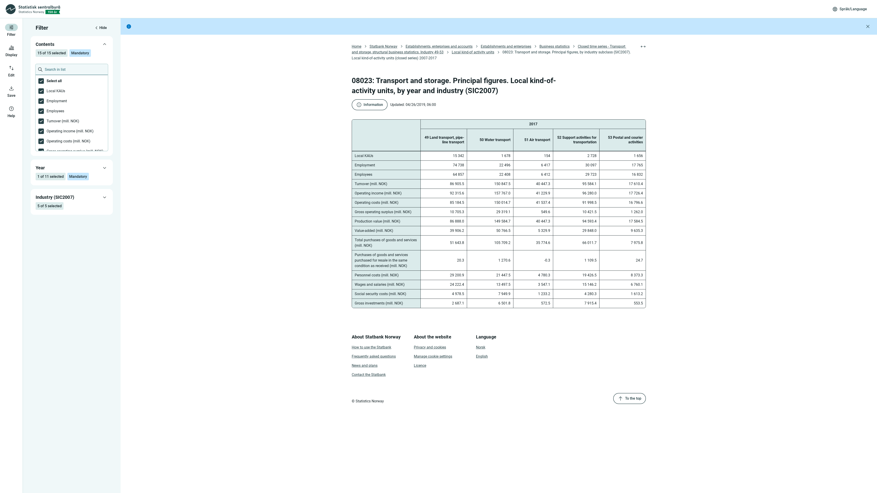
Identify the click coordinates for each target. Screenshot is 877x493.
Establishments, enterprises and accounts (439, 46)
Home (356, 46)
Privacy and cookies (430, 347)
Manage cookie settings (433, 356)
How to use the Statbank (371, 347)
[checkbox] (72, 81)
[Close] (868, 26)
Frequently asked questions (374, 356)
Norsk (480, 347)
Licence (420, 365)
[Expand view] (643, 46)
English (482, 356)
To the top (633, 398)
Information (373, 104)
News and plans (365, 365)
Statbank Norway (383, 46)
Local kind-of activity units (473, 52)
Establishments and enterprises (506, 46)
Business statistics (554, 46)
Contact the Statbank (369, 374)
